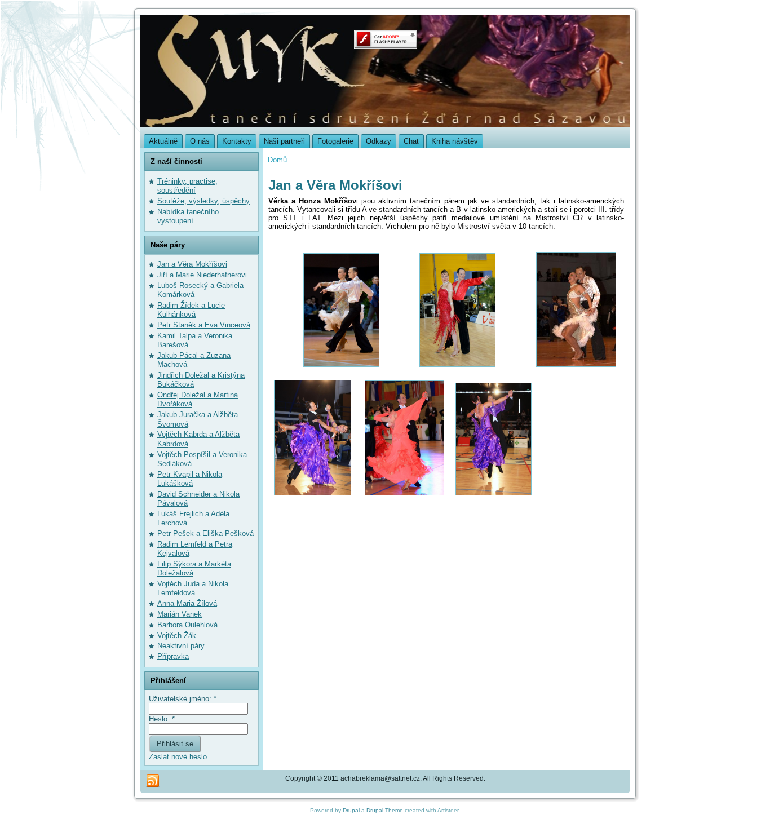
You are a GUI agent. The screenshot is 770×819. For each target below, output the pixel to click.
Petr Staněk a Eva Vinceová (203, 325)
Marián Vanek (179, 614)
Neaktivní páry (181, 645)
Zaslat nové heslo (178, 756)
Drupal (351, 810)
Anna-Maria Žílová (187, 603)
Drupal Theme (384, 810)
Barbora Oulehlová (187, 625)
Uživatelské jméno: (182, 698)
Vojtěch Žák (176, 635)
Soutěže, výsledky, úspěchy (203, 201)
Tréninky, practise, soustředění (187, 185)
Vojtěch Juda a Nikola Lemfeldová (192, 588)
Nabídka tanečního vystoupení (188, 216)
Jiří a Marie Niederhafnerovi (202, 275)
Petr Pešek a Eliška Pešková (205, 533)
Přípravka (173, 656)
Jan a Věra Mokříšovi (192, 264)
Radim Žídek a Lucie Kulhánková (191, 309)
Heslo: (162, 719)
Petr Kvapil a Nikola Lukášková (189, 479)
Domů (277, 160)
